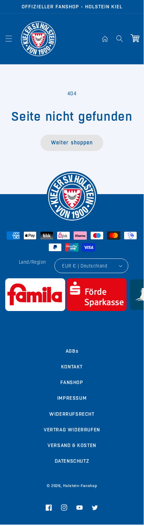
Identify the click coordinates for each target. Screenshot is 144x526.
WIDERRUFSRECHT (71, 414)
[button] (8, 38)
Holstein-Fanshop (80, 486)
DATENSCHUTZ (72, 461)
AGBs (72, 351)
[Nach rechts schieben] (87, 318)
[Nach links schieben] (56, 318)
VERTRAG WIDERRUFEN (72, 429)
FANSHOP (71, 382)
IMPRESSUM (71, 398)
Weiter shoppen (72, 142)
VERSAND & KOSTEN (71, 445)
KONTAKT (72, 366)
